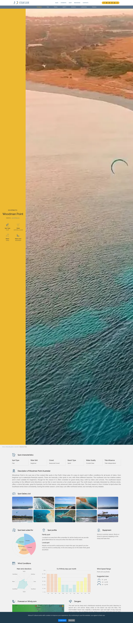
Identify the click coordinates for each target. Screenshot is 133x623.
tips (48, 7)
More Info (71, 620)
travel (56, 7)
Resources (77, 2)
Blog (56, 2)
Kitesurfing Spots (9, 446)
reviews (73, 7)
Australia (15, 218)
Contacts (85, 2)
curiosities (84, 7)
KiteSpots (63, 2)
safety (64, 7)
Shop (70, 2)
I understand (62, 620)
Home (3, 446)
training (94, 7)
